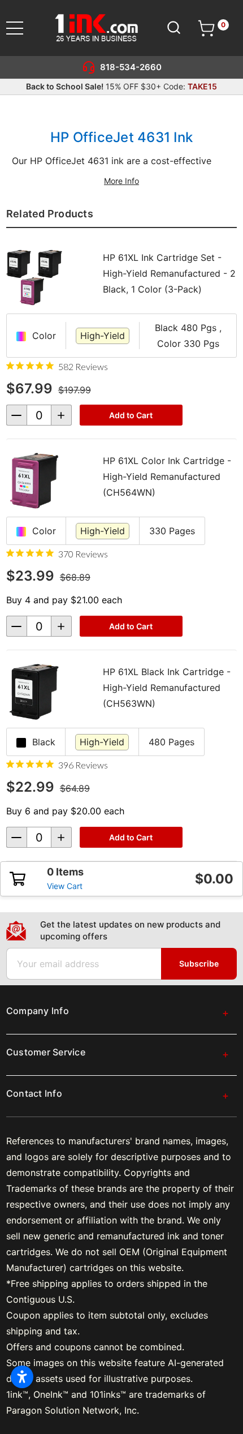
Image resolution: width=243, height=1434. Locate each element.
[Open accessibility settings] (22, 1377)
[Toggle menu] (21, 28)
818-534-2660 (131, 67)
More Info (121, 181)
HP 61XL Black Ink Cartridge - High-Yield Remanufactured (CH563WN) (167, 687)
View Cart (65, 886)
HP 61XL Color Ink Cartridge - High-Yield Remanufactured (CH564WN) (167, 476)
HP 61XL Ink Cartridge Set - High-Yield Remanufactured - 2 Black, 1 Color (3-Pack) (169, 273)
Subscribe (199, 963)
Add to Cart (131, 415)
